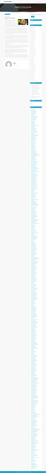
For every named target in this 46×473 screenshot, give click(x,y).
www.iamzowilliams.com (34, 415)
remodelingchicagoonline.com (34, 400)
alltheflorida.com (33, 439)
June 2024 (33, 42)
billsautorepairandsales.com (34, 433)
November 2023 (34, 52)
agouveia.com (32, 456)
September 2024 (34, 38)
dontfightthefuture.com (34, 178)
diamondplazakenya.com (34, 431)
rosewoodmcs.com (33, 411)
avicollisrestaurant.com (34, 337)
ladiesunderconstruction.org (34, 164)
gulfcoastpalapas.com (33, 359)
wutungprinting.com (33, 313)
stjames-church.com (33, 285)
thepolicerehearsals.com (34, 259)
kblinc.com (32, 197)
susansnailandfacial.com (34, 375)
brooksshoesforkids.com (34, 355)
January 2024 (33, 49)
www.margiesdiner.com (34, 393)
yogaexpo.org (32, 234)
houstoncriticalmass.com (34, 257)
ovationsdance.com (33, 226)
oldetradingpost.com (33, 163)
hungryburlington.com (33, 297)
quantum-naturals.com (34, 434)
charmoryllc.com (33, 255)
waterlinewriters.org (33, 361)
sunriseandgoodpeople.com (34, 321)
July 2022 (33, 74)
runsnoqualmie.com (33, 391)
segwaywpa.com (33, 358)
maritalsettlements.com (34, 314)
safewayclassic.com (33, 130)
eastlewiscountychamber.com (34, 261)
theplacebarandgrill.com (34, 339)
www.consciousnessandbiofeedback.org (36, 414)
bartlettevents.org (33, 158)
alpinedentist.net (33, 148)
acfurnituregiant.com (33, 118)
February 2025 (33, 31)
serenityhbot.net (33, 373)
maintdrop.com (33, 144)
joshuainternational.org (34, 374)
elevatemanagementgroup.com (35, 449)
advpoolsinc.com (33, 341)
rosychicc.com (32, 242)
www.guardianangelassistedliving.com (35, 429)
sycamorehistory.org (33, 412)
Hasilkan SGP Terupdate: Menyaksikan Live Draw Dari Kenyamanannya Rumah (35, 91)
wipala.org (32, 240)
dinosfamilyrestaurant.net (34, 167)
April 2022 (33, 78)
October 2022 (33, 70)
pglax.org (32, 318)
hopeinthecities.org (33, 245)
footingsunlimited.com (33, 390)
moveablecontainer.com (34, 159)
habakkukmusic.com (33, 371)
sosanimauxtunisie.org (33, 146)
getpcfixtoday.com (33, 139)
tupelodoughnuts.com (33, 201)
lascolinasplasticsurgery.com (34, 397)
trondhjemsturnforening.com (34, 430)
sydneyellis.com (33, 217)
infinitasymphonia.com (33, 277)
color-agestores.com (33, 239)
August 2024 (33, 39)
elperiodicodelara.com (33, 111)
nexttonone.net (33, 372)
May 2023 (33, 60)
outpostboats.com (33, 243)
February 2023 (33, 64)
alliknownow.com (33, 260)
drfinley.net (32, 451)
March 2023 (33, 63)
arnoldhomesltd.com (33, 179)
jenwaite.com (32, 448)
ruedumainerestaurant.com (34, 281)
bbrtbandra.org (33, 140)
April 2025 (33, 28)
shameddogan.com (33, 362)
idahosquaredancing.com (34, 188)
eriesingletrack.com (33, 198)
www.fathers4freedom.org (34, 378)
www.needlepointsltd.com (34, 395)
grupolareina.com (33, 160)
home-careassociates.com (34, 235)
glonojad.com (32, 283)
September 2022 (34, 71)
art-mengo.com (33, 302)
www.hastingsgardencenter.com (35, 416)
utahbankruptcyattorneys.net (34, 185)
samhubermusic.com (33, 467)
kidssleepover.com (33, 126)
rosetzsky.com (33, 282)
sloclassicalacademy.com (34, 263)
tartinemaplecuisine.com (34, 299)
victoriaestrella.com (33, 333)
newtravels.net (33, 127)
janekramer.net (33, 300)
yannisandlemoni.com (33, 195)
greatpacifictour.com (33, 332)
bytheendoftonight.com (34, 244)
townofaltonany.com (33, 317)
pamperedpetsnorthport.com (34, 199)
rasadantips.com (33, 121)
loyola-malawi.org (33, 241)
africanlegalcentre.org (33, 278)
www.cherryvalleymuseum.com (35, 161)
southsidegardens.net (33, 418)
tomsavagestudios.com (34, 222)
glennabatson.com (33, 265)
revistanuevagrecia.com (34, 284)
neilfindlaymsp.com (33, 336)
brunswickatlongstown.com (34, 298)
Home (19, 8)
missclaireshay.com (33, 109)
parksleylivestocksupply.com (34, 237)
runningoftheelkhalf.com (34, 380)
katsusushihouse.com (33, 279)
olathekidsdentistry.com (34, 202)
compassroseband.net (33, 351)
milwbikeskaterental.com (34, 315)
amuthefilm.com (33, 274)
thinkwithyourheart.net (34, 184)
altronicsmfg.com (33, 123)
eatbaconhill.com (33, 124)
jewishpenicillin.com (33, 221)
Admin (6, 16)
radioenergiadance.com (34, 149)
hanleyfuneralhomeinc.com (34, 203)
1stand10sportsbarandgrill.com (34, 205)
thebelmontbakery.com (34, 129)
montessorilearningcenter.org (34, 435)
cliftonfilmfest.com (33, 181)
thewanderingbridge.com (34, 294)
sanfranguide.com (33, 254)
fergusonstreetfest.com (34, 436)
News (9, 16)
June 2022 (33, 75)
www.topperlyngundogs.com (34, 379)
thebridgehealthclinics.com (34, 360)
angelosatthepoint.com (34, 342)
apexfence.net (32, 468)
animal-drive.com (33, 353)
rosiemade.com (33, 200)
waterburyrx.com (33, 340)
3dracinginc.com (33, 256)
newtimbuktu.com (33, 122)
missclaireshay (8, 1)
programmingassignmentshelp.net (35, 125)
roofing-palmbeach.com (34, 177)
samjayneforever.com (33, 437)
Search (33, 16)
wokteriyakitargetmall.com (34, 215)
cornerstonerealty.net (33, 413)
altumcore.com (33, 352)
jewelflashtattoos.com (33, 138)
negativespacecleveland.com (34, 319)
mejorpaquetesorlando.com (34, 204)
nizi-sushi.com (33, 301)
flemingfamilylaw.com (33, 452)
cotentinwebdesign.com (34, 162)
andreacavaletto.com (33, 236)
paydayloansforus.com (33, 128)
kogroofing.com (33, 147)
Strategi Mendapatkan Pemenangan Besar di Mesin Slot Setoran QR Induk (36, 94)
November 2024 (34, 35)
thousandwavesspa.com (34, 334)
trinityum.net (32, 419)
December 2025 (34, 27)
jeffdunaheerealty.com (33, 381)
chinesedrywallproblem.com (34, 322)
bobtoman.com (33, 145)
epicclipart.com (33, 142)
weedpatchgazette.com (34, 196)
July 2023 (33, 57)
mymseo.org (32, 458)
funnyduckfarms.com (33, 447)
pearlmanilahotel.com (33, 143)
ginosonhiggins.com (33, 312)
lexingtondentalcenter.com (34, 216)
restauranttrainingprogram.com (34, 219)
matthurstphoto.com (33, 438)
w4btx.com (32, 206)
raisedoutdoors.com (33, 183)
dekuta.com (32, 408)
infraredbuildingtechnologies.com (35, 168)
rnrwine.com (32, 453)
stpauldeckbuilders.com (34, 389)
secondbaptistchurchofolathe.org (35, 457)
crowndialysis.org (33, 218)
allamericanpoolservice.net (34, 220)
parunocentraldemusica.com (34, 428)
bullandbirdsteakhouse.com (34, 396)
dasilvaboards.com (33, 264)
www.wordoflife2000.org (34, 187)
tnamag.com (32, 354)
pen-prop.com (32, 376)
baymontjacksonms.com (34, 316)
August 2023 (33, 56)
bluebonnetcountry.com (34, 141)
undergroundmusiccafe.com (34, 466)
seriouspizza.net (33, 350)
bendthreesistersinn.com (34, 323)
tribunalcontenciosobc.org (34, 262)
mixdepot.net (32, 410)
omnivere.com (32, 120)
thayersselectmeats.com (34, 356)
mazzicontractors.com (33, 420)
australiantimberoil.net (34, 166)
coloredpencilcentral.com (34, 180)
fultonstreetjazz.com (33, 157)
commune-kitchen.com (34, 273)
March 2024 (33, 46)
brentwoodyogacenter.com (34, 401)
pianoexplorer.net (33, 417)
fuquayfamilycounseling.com (34, 455)
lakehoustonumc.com (33, 370)
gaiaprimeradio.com (33, 303)
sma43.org (32, 399)
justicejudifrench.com (33, 293)
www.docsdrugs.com (33, 392)
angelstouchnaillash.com (34, 207)
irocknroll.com (33, 186)
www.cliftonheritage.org (34, 398)
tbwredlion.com (33, 432)
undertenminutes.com (33, 119)
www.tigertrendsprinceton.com (35, 377)
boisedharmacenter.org (34, 238)
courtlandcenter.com (33, 335)
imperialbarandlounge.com (34, 182)
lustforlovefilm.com (33, 275)
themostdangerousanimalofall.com (35, 258)
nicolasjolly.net (33, 276)
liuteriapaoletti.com (33, 320)
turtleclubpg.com (33, 331)
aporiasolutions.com (33, 357)
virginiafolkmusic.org (33, 225)
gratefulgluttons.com (33, 246)
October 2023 (33, 53)
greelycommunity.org (33, 280)
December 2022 (34, 67)
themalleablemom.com (34, 295)
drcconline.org (32, 338)
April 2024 (33, 45)
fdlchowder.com (33, 394)
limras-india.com (33, 110)
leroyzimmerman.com (33, 450)
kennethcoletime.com (33, 296)
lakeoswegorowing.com (34, 454)
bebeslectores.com (33, 165)
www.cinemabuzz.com (33, 409)
